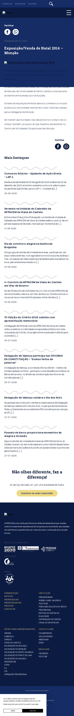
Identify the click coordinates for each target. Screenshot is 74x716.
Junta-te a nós (46, 629)
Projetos (8, 606)
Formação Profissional (15, 674)
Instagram (20, 4)
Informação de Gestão (50, 619)
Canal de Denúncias (49, 622)
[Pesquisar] (51, 3)
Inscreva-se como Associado (37, 493)
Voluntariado (46, 636)
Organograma (46, 597)
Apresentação (11, 593)
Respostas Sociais (12, 602)
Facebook (7, 4)
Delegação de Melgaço (15, 646)
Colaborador (45, 633)
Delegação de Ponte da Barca (18, 652)
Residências (10, 661)
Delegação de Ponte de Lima (18, 655)
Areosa (7, 633)
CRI (5, 671)
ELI (5, 668)
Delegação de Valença (15, 658)
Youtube (32, 4)
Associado (44, 639)
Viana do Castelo (12, 642)
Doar (41, 642)
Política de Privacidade (37, 691)
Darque (8, 639)
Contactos (9, 609)
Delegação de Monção (15, 649)
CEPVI (7, 665)
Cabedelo (9, 636)
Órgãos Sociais (11, 599)
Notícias (8, 596)
